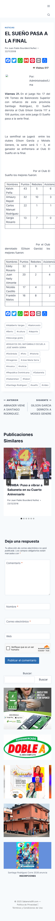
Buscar (43, 679)
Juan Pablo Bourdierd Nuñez (23, 48)
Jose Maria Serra (30, 360)
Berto (9, 331)
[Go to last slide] (8, 481)
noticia (22, 366)
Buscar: (27, 673)
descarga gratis (14, 338)
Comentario (14, 563)
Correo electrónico (18, 621)
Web (9, 636)
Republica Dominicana (17, 372)
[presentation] (27, 463)
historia (34, 353)
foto (23, 353)
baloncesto (34, 325)
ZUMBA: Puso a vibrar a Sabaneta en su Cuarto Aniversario (24, 489)
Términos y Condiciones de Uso (27, 908)
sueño (34, 385)
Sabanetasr (12, 379)
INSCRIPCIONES (27, 876)
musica (10, 366)
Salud (26, 379)
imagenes (11, 360)
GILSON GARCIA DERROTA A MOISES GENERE (41, 407)
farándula (11, 353)
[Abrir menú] (48, 6)
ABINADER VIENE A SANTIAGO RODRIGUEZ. (14, 407)
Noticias (10, 27)
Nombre (12, 606)
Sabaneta (38, 372)
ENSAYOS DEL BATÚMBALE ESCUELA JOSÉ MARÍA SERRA (25, 346)
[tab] (21, 518)
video (45, 385)
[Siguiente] (46, 481)
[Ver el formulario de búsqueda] (48, 15)
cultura (21, 331)
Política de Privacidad (27, 904)
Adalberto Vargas (15, 325)
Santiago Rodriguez (16, 385)
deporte (33, 331)
